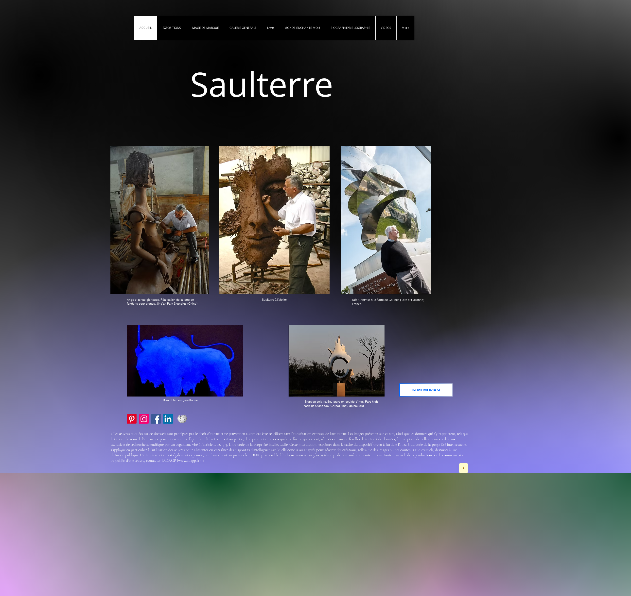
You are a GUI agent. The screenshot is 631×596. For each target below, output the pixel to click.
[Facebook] (156, 419)
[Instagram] (144, 419)
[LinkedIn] (168, 419)
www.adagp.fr (188, 460)
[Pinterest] (132, 419)
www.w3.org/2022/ (309, 455)
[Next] (463, 468)
